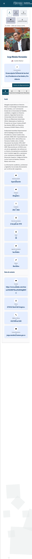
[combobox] (5, 26)
